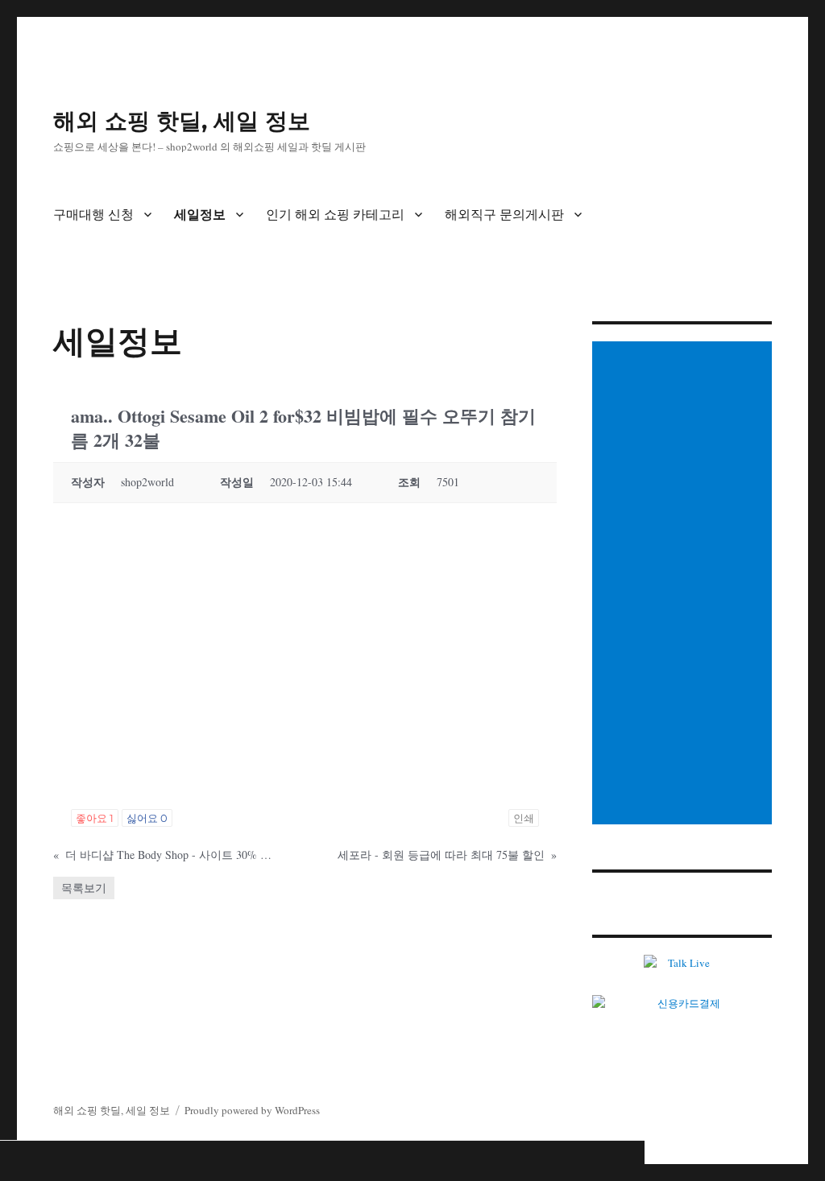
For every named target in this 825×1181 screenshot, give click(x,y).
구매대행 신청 (93, 214)
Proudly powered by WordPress (252, 1110)
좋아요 (95, 817)
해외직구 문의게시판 (504, 214)
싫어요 (147, 817)
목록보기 (83, 887)
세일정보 (200, 214)
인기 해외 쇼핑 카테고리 (335, 214)
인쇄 (523, 817)
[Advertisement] (684, 584)
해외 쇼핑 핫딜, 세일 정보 (181, 120)
